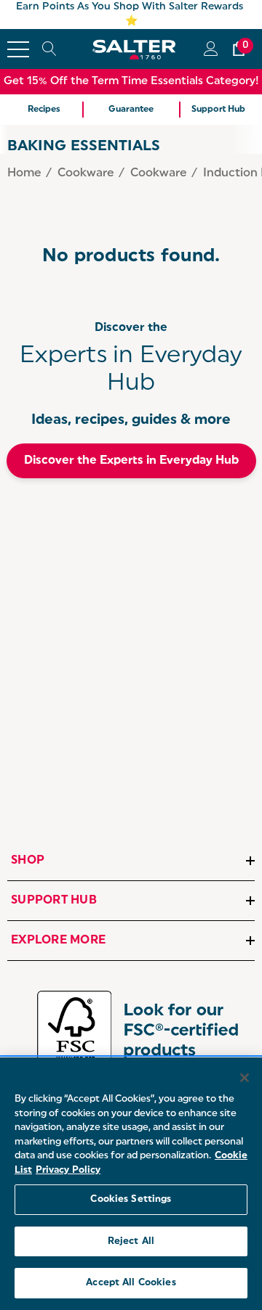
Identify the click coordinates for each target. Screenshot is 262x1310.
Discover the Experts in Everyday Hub (131, 461)
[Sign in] (210, 49)
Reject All (131, 1241)
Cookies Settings (130, 1199)
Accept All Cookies (130, 1283)
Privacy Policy (68, 1170)
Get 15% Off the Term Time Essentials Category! (131, 81)
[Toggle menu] (18, 49)
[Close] (245, 1078)
